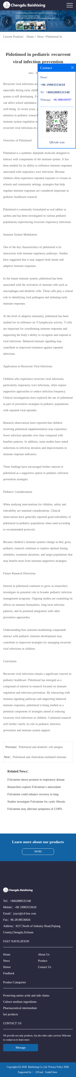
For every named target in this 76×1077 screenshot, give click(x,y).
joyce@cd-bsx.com (24, 913)
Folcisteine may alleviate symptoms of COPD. (35, 809)
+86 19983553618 (25, 907)
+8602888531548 (20, 901)
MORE (38, 851)
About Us (43, 954)
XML (66, 1066)
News (40, 36)
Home (30, 36)
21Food (39, 1072)
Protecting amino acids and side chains (26, 995)
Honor (7, 967)
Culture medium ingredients (20, 1001)
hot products (10, 1014)
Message (21, 1047)
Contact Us (44, 967)
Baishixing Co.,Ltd (37, 1066)
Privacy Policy (55, 1066)
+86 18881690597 (62, 99)
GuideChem (51, 1072)
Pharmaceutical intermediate (20, 1008)
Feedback (8, 973)
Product (42, 960)
